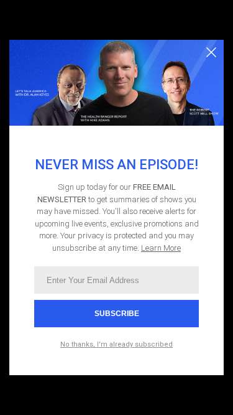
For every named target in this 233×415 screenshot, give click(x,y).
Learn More (161, 248)
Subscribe (116, 313)
